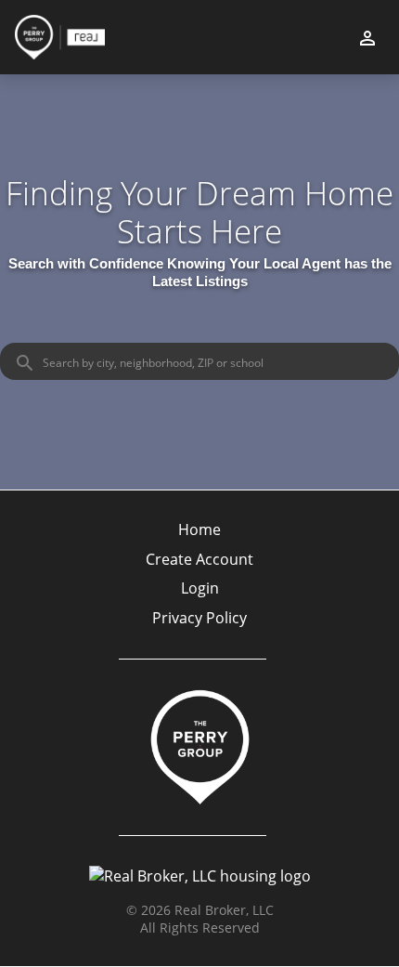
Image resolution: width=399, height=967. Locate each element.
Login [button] (200, 588)
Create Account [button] (199, 559)
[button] (199, 593)
